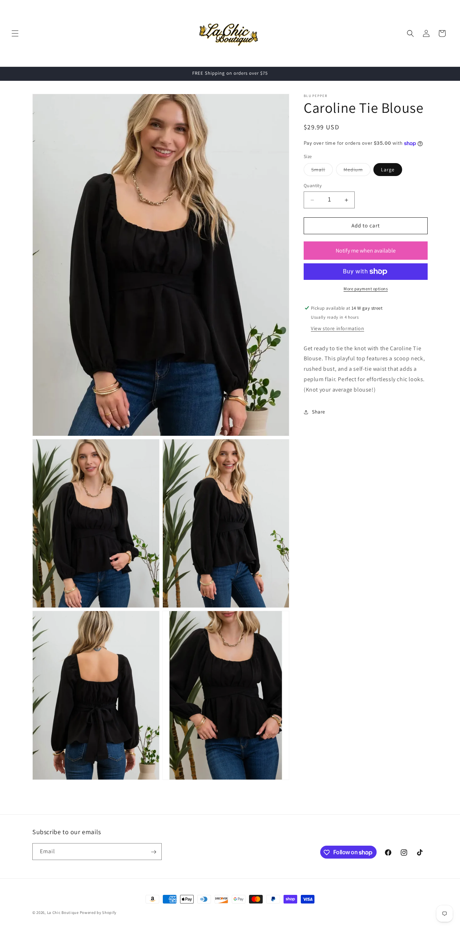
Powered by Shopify (98, 912)
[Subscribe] (153, 852)
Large (388, 170)
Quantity (313, 186)
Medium (357, 171)
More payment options (366, 288)
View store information (337, 328)
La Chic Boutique (63, 912)
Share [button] (318, 411)
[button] (15, 33)
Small (322, 171)
